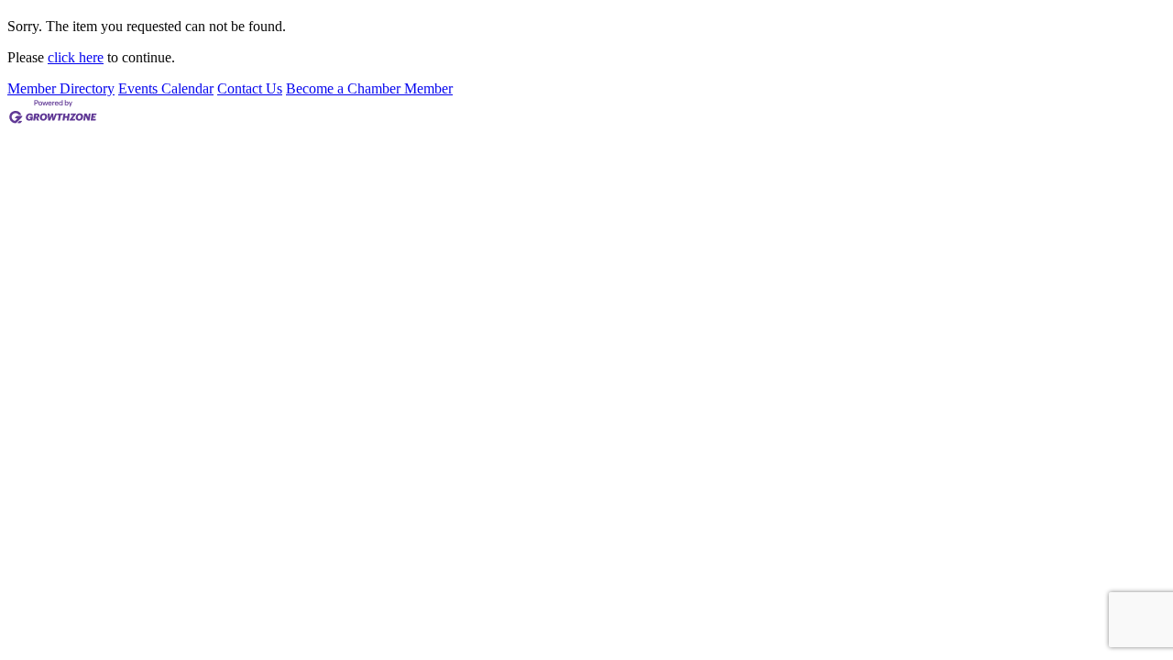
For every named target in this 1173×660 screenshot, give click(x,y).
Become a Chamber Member (369, 88)
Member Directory (61, 88)
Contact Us (249, 88)
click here (76, 57)
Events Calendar (166, 88)
